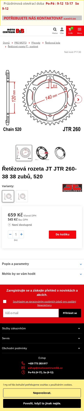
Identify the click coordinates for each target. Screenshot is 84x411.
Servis (6, 338)
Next (78, 99)
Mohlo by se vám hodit (18, 273)
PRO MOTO (20, 42)
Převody (35, 42)
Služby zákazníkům (14, 328)
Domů (6, 42)
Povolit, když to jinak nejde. (42, 403)
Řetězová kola (52, 42)
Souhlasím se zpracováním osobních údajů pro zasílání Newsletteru (44, 303)
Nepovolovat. (42, 393)
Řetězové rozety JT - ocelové (23, 46)
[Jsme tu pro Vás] (42, 17)
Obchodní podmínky (14, 348)
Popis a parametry (15, 264)
